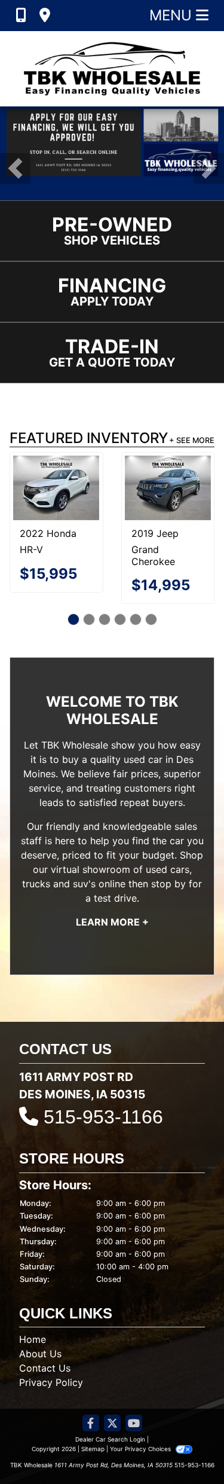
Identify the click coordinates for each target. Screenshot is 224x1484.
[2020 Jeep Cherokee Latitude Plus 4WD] (69, 482)
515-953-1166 (103, 1117)
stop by (168, 884)
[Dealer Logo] (112, 69)
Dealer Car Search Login (110, 1439)
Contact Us (44, 1368)
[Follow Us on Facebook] (90, 1424)
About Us (40, 1354)
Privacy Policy (51, 1382)
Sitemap (93, 1448)
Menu (172, 15)
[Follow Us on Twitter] (112, 1424)
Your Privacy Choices (141, 1448)
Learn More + (112, 922)
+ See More (191, 440)
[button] (15, 168)
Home (32, 1339)
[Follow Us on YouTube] (133, 1424)
